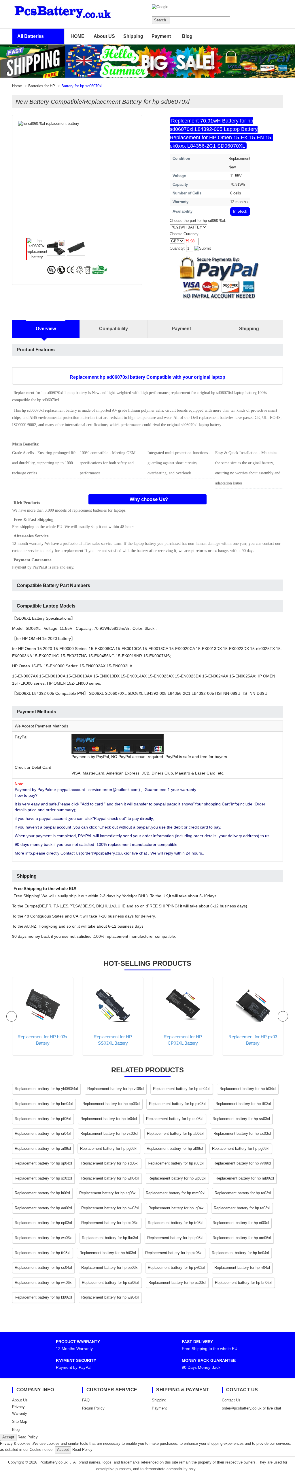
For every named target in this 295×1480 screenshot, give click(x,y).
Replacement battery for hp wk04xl (110, 1178)
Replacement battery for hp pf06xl (43, 1119)
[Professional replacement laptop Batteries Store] (77, 11)
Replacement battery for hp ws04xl (110, 1297)
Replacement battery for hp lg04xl (176, 1208)
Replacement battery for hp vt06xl (115, 1089)
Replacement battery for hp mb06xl (244, 1178)
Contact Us (231, 1400)
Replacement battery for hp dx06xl (110, 1282)
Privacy (18, 1407)
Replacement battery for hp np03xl (43, 1223)
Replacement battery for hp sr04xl (43, 1133)
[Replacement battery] (147, 61)
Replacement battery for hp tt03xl (42, 1253)
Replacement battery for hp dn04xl (181, 1089)
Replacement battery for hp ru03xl (176, 1163)
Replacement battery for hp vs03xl (109, 1133)
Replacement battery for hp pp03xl (110, 1267)
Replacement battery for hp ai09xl (43, 1148)
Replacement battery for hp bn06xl (243, 1282)
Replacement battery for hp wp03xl (177, 1178)
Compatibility (113, 328)
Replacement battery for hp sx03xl (43, 1178)
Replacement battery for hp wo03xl (44, 1238)
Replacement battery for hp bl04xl (248, 1089)
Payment (161, 36)
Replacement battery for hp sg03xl (108, 1193)
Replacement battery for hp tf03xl (243, 1104)
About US (104, 36)
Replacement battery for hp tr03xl (175, 1223)
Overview (46, 328)
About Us (20, 1400)
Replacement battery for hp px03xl (177, 1104)
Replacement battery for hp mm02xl (175, 1193)
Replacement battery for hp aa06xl (43, 1208)
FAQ (86, 1400)
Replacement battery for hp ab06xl (175, 1133)
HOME (77, 36)
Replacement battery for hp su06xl (174, 1119)
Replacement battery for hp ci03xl (241, 1223)
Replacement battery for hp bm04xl (44, 1104)
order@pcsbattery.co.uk (242, 1408)
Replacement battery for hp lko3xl (110, 1238)
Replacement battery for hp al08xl (175, 1148)
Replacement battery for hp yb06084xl (46, 1089)
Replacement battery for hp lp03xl (175, 1238)
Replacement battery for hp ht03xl (108, 1253)
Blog (187, 36)
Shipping (133, 36)
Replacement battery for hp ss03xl (241, 1119)
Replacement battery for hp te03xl (242, 1208)
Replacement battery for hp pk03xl (174, 1253)
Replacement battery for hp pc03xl (177, 1282)
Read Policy (28, 1437)
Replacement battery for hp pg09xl (240, 1148)
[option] (77, 124)
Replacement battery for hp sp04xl (43, 1163)
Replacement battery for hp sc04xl (43, 1267)
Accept (8, 1437)
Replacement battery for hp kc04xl (240, 1253)
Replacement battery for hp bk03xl (110, 1223)
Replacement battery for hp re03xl (243, 1193)
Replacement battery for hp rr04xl (242, 1267)
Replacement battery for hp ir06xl (42, 1193)
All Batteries (30, 36)
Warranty (19, 1413)
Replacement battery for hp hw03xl (110, 1208)
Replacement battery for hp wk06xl (44, 1282)
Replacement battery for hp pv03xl (176, 1267)
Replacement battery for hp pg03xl (108, 1148)
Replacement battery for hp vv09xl (242, 1163)
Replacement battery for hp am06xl (242, 1238)
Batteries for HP (41, 86)
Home (17, 86)
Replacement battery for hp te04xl (108, 1119)
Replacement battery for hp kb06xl (43, 1297)
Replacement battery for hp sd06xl (110, 1163)
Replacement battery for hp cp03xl (111, 1104)
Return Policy (93, 1408)
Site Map (19, 1421)
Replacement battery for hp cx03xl (242, 1133)
